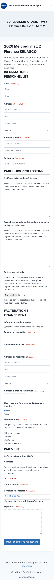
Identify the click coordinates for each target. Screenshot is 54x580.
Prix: (6, 478)
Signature (14, 506)
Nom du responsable (19, 344)
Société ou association (20, 332)
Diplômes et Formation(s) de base (20, 178)
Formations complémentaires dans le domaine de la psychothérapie (26, 224)
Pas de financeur (13, 433)
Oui (7, 414)
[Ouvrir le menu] (51, 6)
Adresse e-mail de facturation (24, 390)
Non (8, 410)
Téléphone (14, 158)
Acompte (8, 461)
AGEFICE (10, 440)
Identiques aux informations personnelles (24, 327)
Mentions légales (27, 577)
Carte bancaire (16, 484)
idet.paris (27, 566)
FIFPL (8, 436)
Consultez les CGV (12, 496)
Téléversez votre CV (14, 272)
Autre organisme (13, 443)
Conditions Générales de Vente (27, 572)
